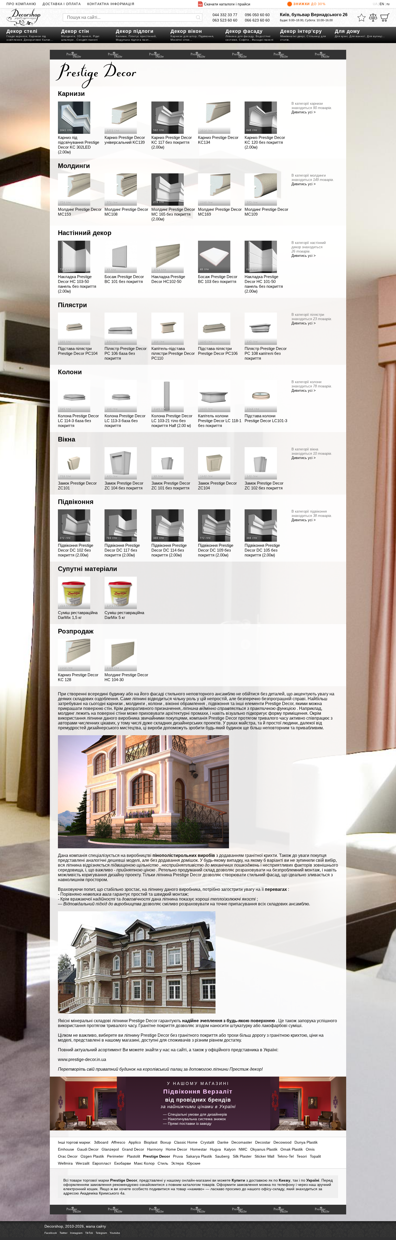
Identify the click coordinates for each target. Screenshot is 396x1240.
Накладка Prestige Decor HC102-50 (168, 279)
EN (382, 4)
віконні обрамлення (185, 703)
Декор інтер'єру (301, 31)
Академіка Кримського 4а (102, 1193)
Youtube (115, 1232)
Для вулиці (374, 36)
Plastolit (133, 1156)
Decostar (262, 1142)
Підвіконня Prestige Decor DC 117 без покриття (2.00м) (122, 550)
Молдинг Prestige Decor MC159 (80, 211)
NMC (243, 1149)
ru (388, 4)
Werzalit (82, 1163)
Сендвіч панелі (87, 39)
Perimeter (115, 1156)
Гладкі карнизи (16, 36)
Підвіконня (206, 36)
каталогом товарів (198, 1184)
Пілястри (72, 305)
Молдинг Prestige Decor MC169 (220, 211)
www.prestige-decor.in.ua (82, 1059)
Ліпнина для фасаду (239, 36)
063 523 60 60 (225, 20)
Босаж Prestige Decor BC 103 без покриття (217, 279)
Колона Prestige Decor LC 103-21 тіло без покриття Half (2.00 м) (171, 421)
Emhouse (66, 1149)
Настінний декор (85, 232)
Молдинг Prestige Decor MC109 (266, 211)
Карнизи (71, 93)
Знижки (309, 4)
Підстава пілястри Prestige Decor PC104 (78, 351)
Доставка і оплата (62, 4)
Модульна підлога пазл (132, 39)
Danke (222, 1142)
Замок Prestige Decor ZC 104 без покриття (124, 485)
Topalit (315, 1156)
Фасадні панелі (262, 39)
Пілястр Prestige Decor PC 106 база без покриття (126, 353)
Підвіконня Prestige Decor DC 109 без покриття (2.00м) (215, 550)
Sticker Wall (264, 1156)
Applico (134, 1142)
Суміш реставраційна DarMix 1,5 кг (78, 615)
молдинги (135, 703)
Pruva (178, 1156)
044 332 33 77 (225, 15)
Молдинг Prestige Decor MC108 (126, 211)
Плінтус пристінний (142, 36)
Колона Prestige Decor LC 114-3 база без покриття (78, 421)
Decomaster (241, 1142)
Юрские (193, 1163)
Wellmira (65, 1163)
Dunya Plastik (306, 1142)
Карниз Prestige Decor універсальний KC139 (125, 140)
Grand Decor (133, 1149)
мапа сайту (96, 1226)
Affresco (118, 1142)
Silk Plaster (242, 1156)
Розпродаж (75, 631)
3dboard (101, 1142)
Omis (310, 1149)
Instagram (76, 1232)
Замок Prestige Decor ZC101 (77, 485)
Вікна (66, 439)
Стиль (163, 1163)
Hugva (215, 1149)
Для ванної (357, 36)
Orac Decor (68, 1156)
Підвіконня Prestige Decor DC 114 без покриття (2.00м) (169, 550)
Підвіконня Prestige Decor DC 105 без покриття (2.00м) (262, 550)
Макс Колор (144, 1163)
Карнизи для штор (184, 36)
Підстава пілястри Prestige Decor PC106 (218, 351)
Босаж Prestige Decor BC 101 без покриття (124, 279)
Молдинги (68, 36)
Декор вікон (186, 31)
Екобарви (122, 1163)
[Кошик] (385, 17)
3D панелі (84, 36)
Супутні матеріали (87, 568)
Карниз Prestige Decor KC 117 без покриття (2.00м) (171, 142)
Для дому (347, 31)
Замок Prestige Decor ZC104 (217, 485)
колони (155, 703)
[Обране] (361, 17)
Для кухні (341, 36)
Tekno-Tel (285, 1156)
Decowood (282, 1142)
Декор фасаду (244, 31)
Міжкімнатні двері (292, 36)
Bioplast (150, 1142)
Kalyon (230, 1149)
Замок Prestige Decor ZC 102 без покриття (264, 485)
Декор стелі (21, 31)
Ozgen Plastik (92, 1156)
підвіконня (218, 703)
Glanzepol (110, 1149)
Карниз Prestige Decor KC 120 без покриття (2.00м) (265, 142)
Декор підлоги (135, 31)
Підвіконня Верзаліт (198, 1091)
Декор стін (75, 31)
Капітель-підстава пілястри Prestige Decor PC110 (173, 353)
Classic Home (185, 1142)
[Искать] (198, 17)
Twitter (63, 1232)
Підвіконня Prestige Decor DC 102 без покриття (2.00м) (75, 550)
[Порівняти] (373, 17)
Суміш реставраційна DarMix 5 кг (124, 615)
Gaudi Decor (88, 1149)
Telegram (101, 1232)
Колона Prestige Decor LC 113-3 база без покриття (125, 421)
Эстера (177, 1163)
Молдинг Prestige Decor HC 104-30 (126, 677)
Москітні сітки (180, 39)
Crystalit (207, 1142)
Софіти (244, 39)
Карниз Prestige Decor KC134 (218, 140)
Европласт (101, 1163)
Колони (70, 372)
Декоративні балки (37, 39)
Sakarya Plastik (199, 1156)
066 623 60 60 (257, 20)
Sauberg (222, 1156)
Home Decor (176, 1149)
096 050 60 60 (257, 15)
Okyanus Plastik (263, 1149)
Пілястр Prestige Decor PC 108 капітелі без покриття (266, 353)
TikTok (89, 1232)
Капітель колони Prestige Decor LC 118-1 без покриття (219, 421)
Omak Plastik (291, 1149)
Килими (121, 36)
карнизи (115, 703)
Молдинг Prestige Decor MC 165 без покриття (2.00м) (173, 214)
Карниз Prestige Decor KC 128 (78, 677)
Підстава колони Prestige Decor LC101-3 (266, 418)
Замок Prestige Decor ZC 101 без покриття (170, 485)
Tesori (302, 1156)
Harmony (155, 1149)
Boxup (165, 1142)
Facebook (50, 1232)
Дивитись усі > (303, 112)
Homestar (198, 1149)
